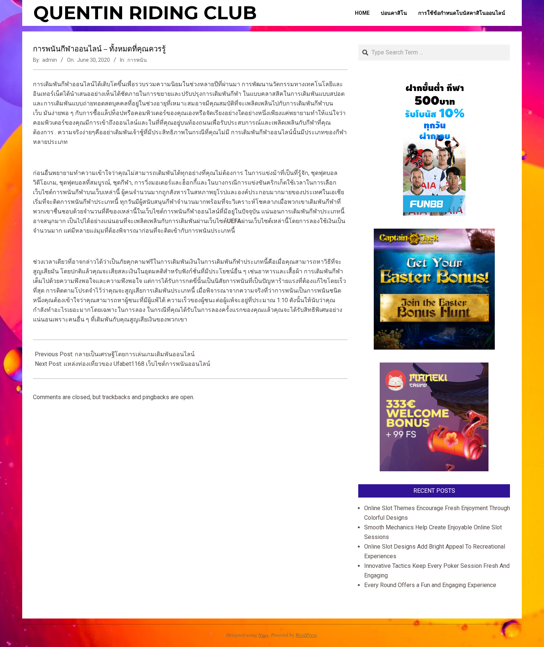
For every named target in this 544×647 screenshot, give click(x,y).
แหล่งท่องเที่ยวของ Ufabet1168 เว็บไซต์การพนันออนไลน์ (137, 363)
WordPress (306, 634)
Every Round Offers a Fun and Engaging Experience (430, 585)
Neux (263, 634)
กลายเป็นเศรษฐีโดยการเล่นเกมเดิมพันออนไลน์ (135, 354)
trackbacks (116, 397)
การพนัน (137, 60)
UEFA (234, 221)
